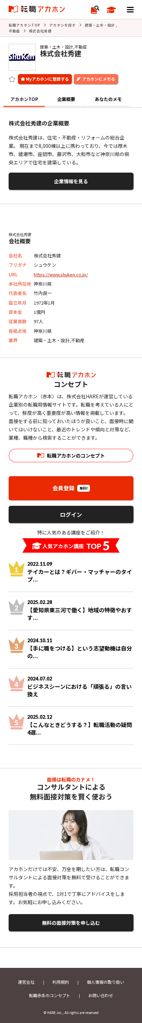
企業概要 (66, 99)
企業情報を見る (71, 181)
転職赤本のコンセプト (49, 995)
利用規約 (60, 982)
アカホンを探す (62, 25)
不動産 (14, 30)
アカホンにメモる (98, 79)
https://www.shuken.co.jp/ (61, 274)
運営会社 (26, 982)
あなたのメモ (108, 99)
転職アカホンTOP (24, 25)
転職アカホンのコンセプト (76, 455)
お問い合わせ (100, 995)
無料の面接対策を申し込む (71, 922)
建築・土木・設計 (100, 25)
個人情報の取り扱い (105, 982)
